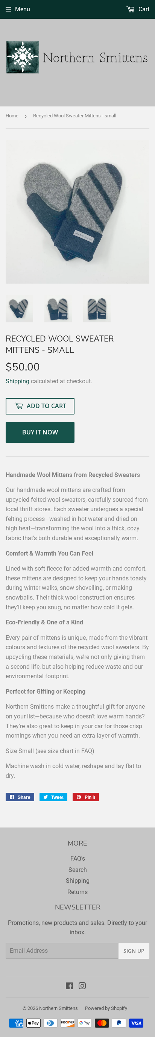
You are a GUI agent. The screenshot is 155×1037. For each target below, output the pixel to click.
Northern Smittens (58, 1008)
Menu (22, 9)
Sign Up (133, 950)
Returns (77, 892)
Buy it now (40, 432)
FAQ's (77, 858)
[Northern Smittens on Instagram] (82, 986)
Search (77, 869)
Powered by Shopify (106, 1008)
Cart (143, 9)
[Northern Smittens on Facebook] (69, 986)
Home (12, 115)
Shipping (17, 381)
